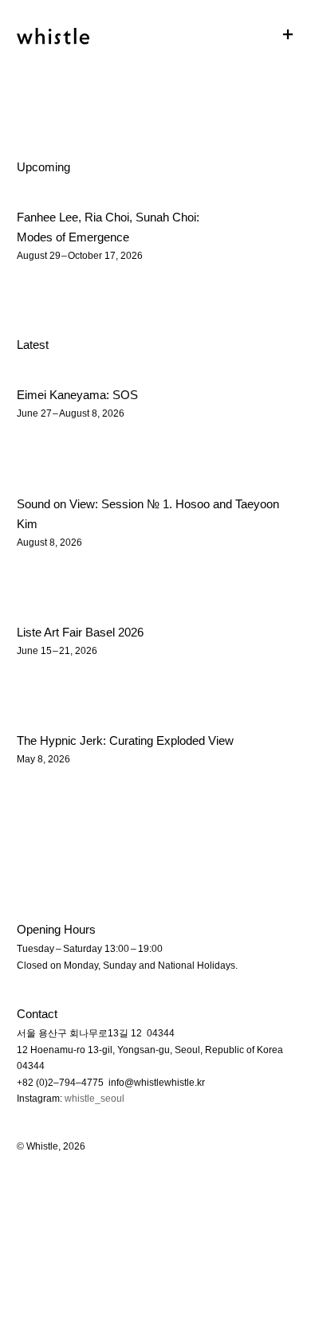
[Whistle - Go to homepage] (53, 28)
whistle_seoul (94, 1098)
